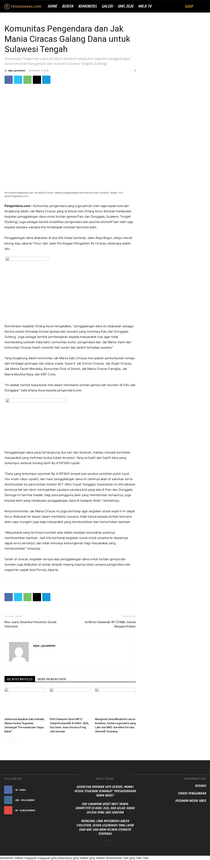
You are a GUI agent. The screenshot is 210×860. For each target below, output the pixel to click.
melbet (18, 858)
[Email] (37, 80)
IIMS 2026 (125, 6)
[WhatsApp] (27, 80)
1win (139, 858)
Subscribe (59, 810)
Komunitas (87, 6)
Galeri (107, 6)
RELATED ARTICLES (20, 679)
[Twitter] (18, 80)
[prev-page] (7, 739)
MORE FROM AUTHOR (52, 679)
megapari (30, 858)
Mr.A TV (144, 6)
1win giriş (129, 858)
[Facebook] (9, 80)
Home (52, 6)
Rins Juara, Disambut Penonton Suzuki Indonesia (30, 624)
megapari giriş (47, 858)
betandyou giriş (68, 858)
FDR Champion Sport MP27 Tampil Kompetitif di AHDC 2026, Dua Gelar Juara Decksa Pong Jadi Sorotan (105, 808)
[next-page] (13, 739)
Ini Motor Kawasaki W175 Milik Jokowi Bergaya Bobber (110, 624)
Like (63, 789)
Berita (67, 6)
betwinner (6, 858)
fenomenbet (114, 858)
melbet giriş (87, 858)
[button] (201, 7)
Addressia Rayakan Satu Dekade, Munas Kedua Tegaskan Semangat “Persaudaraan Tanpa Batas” (105, 791)
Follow (61, 800)
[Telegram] (46, 80)
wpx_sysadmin (16, 70)
